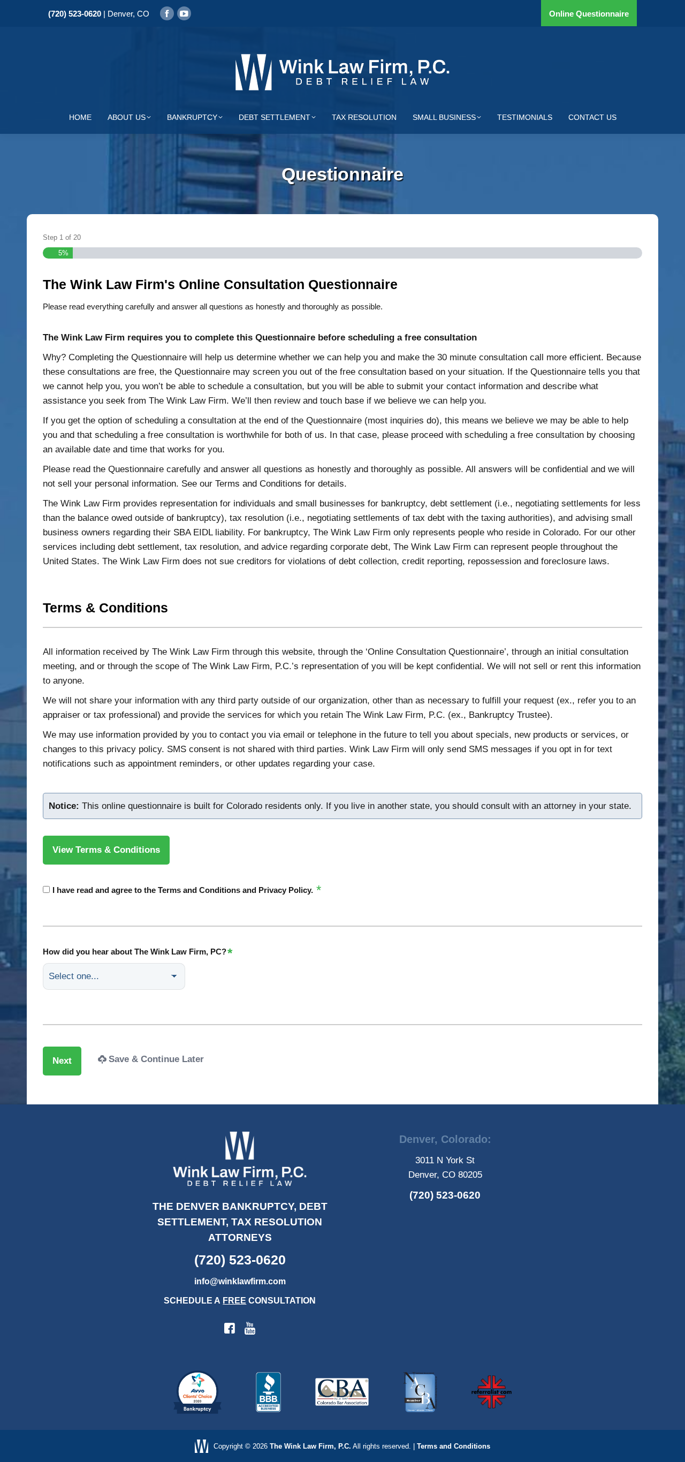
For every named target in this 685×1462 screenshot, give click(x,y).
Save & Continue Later (156, 1059)
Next (62, 1061)
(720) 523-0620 (74, 13)
